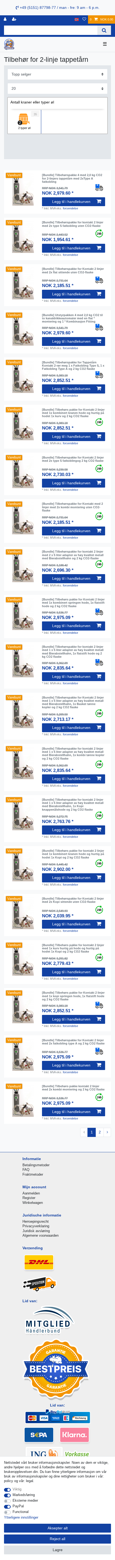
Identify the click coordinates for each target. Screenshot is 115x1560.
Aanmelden (31, 1193)
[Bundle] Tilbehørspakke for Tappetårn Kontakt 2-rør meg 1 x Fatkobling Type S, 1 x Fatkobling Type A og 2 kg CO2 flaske (73, 366)
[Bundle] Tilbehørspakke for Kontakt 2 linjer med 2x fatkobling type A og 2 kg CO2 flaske (73, 1042)
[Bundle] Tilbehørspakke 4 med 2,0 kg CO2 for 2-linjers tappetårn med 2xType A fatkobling (72, 178)
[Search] (104, 30)
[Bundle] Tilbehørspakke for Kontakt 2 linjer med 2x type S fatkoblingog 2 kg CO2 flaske (73, 459)
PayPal (18, 1506)
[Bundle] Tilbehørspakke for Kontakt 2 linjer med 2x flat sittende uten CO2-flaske (73, 270)
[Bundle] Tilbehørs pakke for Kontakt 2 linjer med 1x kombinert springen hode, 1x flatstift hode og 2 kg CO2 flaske (73, 603)
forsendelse (70, 208)
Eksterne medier (25, 1500)
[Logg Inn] (5, 19)
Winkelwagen (32, 1203)
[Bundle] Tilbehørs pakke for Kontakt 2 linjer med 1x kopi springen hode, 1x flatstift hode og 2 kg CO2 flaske (73, 996)
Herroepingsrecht (35, 1221)
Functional (21, 1512)
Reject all (57, 1539)
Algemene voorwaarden (40, 1235)
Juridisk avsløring (36, 1231)
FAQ (25, 1170)
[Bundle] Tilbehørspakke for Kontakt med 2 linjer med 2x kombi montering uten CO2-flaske (72, 507)
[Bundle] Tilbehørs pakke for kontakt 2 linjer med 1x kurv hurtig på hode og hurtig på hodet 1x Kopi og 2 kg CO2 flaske (73, 948)
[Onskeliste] (84, 19)
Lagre (58, 1550)
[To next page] (107, 1132)
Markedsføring (24, 1495)
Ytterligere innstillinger (21, 1517)
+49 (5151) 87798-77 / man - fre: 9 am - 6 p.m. (59, 7)
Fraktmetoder (32, 1174)
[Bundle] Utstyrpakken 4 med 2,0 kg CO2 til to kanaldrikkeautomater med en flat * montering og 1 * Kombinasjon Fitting (72, 318)
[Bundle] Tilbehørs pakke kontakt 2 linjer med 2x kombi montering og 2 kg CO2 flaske (73, 1088)
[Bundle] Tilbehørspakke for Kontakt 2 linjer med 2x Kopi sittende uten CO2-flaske (73, 900)
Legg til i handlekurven (71, 201)
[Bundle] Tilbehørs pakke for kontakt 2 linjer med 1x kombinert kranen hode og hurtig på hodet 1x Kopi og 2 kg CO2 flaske (73, 854)
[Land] (76, 19)
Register (28, 1198)
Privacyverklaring (35, 1226)
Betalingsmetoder (35, 1165)
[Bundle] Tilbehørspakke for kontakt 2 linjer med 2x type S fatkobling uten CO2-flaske (72, 224)
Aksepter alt (58, 1528)
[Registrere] (14, 19)
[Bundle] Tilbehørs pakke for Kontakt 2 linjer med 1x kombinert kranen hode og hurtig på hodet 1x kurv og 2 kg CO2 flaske (73, 413)
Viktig (17, 1489)
